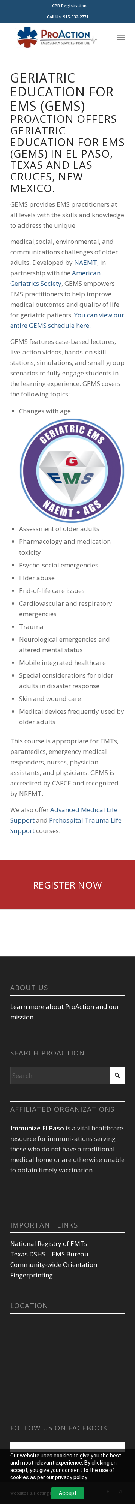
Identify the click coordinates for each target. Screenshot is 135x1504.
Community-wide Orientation (53, 1264)
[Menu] (121, 37)
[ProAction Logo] (56, 37)
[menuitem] (69, 6)
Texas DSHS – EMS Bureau (49, 1254)
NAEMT (85, 262)
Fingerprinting (31, 1275)
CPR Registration (69, 5)
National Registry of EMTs (48, 1243)
